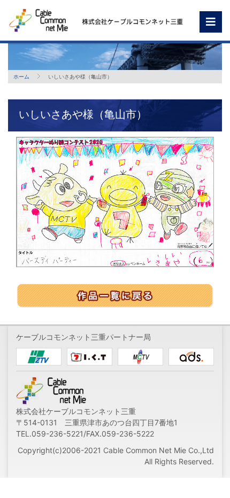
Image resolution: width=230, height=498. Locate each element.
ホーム (21, 76)
